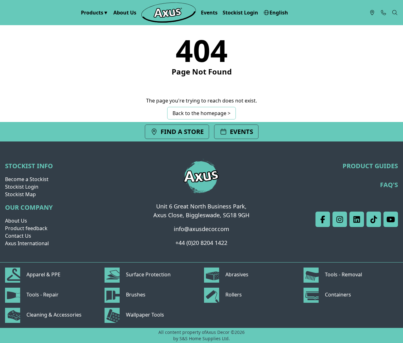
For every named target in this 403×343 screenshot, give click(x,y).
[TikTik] (373, 219)
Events (209, 12)
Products (92, 12)
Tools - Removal (343, 274)
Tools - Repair (42, 294)
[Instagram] (339, 219)
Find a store (182, 131)
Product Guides (370, 166)
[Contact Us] (383, 12)
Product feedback (26, 228)
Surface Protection (148, 274)
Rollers (233, 294)
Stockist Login (240, 12)
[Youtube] (390, 219)
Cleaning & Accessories (53, 314)
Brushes (135, 294)
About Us (124, 12)
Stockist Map (20, 194)
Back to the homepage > (201, 113)
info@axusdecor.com (201, 229)
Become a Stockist (26, 179)
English (279, 12)
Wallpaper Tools (144, 314)
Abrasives (236, 274)
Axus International (27, 243)
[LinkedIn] (356, 219)
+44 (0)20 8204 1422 (201, 242)
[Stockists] (372, 12)
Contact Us (18, 235)
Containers (337, 294)
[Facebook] (322, 219)
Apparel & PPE (42, 274)
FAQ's (389, 184)
